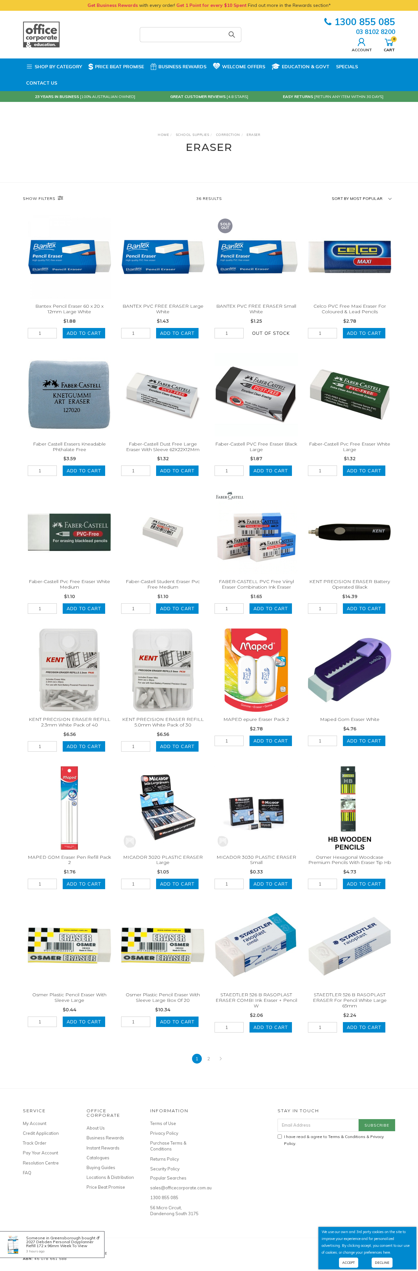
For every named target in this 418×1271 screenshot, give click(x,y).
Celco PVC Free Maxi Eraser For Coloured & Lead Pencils (350, 309)
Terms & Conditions (346, 1136)
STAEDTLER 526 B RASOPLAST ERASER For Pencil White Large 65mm (350, 1000)
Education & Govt (306, 67)
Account (362, 49)
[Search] (231, 34)
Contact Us (41, 83)
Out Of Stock (271, 333)
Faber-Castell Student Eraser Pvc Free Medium (163, 584)
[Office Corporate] (41, 34)
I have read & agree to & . (334, 1140)
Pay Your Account (40, 1152)
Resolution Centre (41, 1162)
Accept (348, 1263)
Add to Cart (84, 333)
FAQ (27, 1172)
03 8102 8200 (375, 32)
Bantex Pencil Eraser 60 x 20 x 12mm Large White (69, 309)
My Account (34, 1123)
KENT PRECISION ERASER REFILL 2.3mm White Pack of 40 (69, 722)
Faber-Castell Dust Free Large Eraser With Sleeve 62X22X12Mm (163, 446)
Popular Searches (168, 1178)
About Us (96, 1128)
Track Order (34, 1143)
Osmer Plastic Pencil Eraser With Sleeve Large (69, 997)
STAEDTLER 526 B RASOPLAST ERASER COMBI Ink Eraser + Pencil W (256, 1000)
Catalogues (98, 1157)
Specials (347, 67)
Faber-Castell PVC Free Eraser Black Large (256, 446)
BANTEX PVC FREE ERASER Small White (256, 309)
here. (387, 1252)
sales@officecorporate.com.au (174, 1187)
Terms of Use (163, 1123)
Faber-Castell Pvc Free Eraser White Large (349, 446)
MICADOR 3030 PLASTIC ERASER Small (256, 860)
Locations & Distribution (110, 1177)
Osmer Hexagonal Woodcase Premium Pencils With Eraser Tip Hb (349, 860)
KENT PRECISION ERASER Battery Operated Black (349, 584)
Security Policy (165, 1168)
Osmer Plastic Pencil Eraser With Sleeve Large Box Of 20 (163, 997)
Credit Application (41, 1133)
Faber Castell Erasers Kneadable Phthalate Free (69, 446)
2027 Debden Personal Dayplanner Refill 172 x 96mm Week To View (59, 1243)
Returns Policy (164, 1159)
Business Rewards (182, 67)
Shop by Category (58, 67)
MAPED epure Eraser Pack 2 (256, 719)
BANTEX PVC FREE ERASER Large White (162, 309)
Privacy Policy (164, 1133)
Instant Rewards (103, 1147)
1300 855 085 (364, 21)
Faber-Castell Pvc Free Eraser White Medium (69, 584)
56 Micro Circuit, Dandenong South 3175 (174, 1210)
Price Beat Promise (119, 67)
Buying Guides (101, 1167)
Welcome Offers (243, 67)
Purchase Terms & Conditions (168, 1145)
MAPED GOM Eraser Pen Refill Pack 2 (69, 860)
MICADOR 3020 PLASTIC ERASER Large (163, 860)
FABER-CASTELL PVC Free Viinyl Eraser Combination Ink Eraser (256, 584)
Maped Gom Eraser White (349, 719)
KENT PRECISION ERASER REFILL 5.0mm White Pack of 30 (163, 722)
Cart (389, 44)
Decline (382, 1263)
